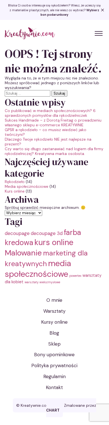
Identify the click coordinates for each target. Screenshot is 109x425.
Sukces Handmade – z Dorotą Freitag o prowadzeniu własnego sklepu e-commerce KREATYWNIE (53, 122)
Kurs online (15, 191)
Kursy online (54, 322)
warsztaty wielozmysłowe (42, 282)
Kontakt (54, 387)
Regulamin (54, 376)
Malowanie (23, 253)
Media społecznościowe (26, 186)
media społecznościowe (38, 268)
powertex (75, 276)
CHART (53, 410)
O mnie (54, 300)
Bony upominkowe (54, 354)
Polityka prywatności (54, 365)
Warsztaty (54, 311)
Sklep (54, 344)
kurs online (54, 242)
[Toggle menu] (98, 33)
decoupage (17, 233)
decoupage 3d (47, 233)
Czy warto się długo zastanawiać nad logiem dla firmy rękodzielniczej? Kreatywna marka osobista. (54, 151)
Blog (54, 333)
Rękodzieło (15, 181)
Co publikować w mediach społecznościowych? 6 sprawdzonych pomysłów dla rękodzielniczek (50, 113)
